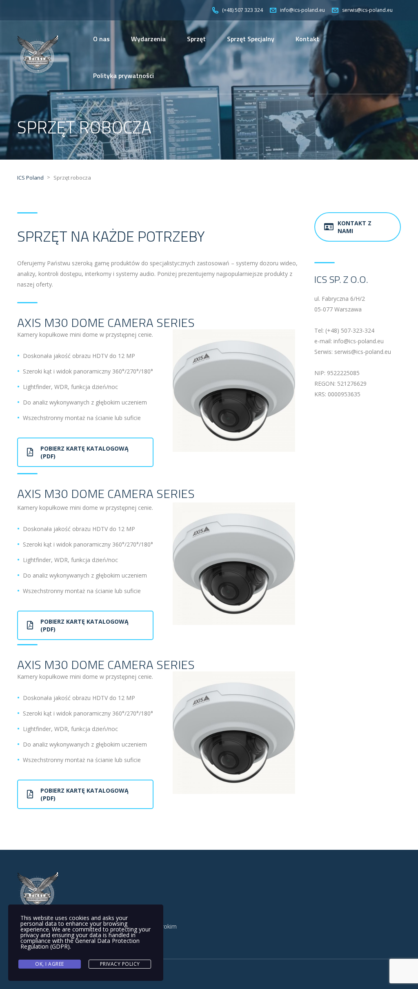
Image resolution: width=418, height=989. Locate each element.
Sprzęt (196, 39)
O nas (101, 39)
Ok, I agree (49, 963)
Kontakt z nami (354, 227)
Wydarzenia (148, 39)
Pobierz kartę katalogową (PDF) (84, 452)
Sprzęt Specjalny (250, 39)
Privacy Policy (120, 963)
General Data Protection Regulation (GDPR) (80, 943)
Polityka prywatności (123, 75)
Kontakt (307, 39)
